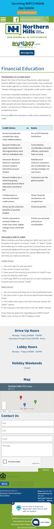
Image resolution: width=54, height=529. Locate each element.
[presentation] (21, 462)
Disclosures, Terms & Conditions (10, 493)
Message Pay (27, 52)
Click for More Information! (27, 13)
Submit (45, 470)
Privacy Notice (5, 495)
